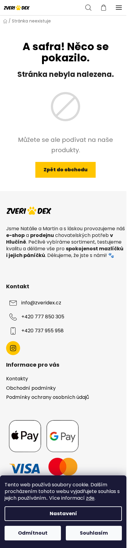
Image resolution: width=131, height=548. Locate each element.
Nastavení (63, 513)
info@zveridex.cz (41, 302)
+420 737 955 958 (42, 330)
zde (90, 498)
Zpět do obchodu (65, 169)
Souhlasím (94, 532)
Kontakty (17, 378)
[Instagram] (13, 348)
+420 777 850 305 (42, 316)
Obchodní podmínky (31, 388)
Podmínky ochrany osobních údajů (47, 397)
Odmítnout (33, 532)
